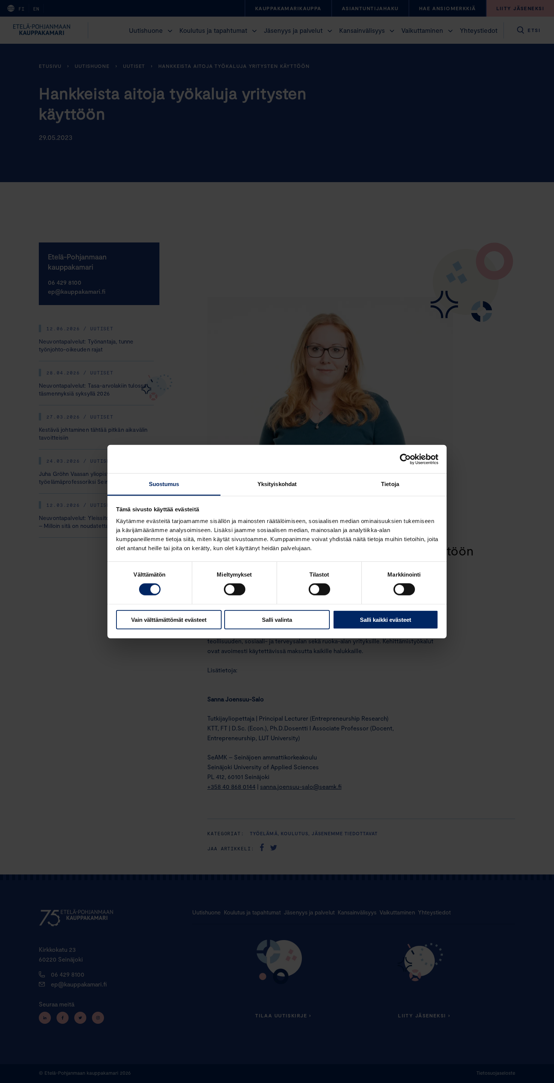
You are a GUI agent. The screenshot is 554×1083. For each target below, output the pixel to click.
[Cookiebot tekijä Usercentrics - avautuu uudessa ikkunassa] (405, 459)
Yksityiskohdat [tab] (277, 484)
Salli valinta (277, 620)
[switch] (234, 589)
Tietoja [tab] (390, 484)
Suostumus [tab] (164, 484)
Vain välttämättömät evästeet (169, 620)
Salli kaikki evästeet (385, 620)
